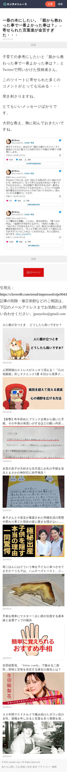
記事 (50, 4)
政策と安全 (26, 767)
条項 (35, 767)
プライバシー (44, 767)
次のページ (33, 272)
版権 (54, 767)
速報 (60, 4)
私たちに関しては (11, 767)
